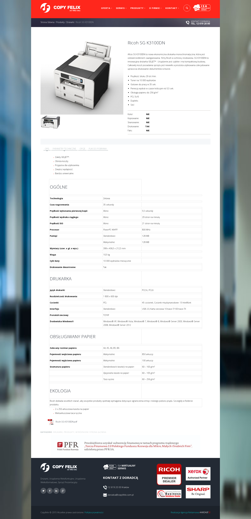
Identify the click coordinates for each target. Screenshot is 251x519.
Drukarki (70, 22)
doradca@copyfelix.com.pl (121, 494)
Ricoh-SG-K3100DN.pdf (66, 421)
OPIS (47, 148)
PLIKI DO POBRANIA (98, 148)
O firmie (154, 8)
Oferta (105, 8)
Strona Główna (47, 22)
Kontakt (171, 8)
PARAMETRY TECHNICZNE (64, 148)
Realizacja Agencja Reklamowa (185, 512)
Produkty (137, 8)
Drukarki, (58, 432)
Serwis (120, 8)
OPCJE (82, 148)
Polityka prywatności (94, 512)
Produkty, (69, 432)
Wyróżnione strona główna (91, 432)
